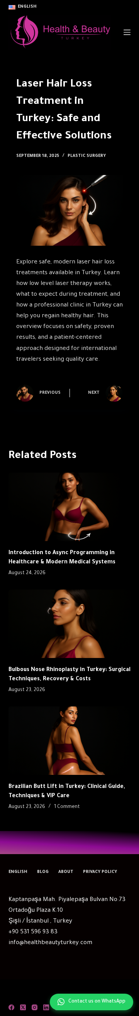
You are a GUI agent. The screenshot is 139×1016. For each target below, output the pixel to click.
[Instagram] (34, 1007)
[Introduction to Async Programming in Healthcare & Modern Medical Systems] (69, 507)
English (17, 872)
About (65, 872)
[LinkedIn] (46, 1007)
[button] (22, 7)
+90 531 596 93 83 (33, 932)
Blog (43, 872)
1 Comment (67, 807)
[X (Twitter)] (23, 1007)
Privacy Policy (100, 872)
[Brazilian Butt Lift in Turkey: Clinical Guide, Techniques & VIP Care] (69, 740)
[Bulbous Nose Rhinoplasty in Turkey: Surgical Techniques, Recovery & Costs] (69, 624)
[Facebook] (11, 1007)
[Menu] (127, 32)
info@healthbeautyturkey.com (50, 943)
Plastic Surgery (87, 156)
